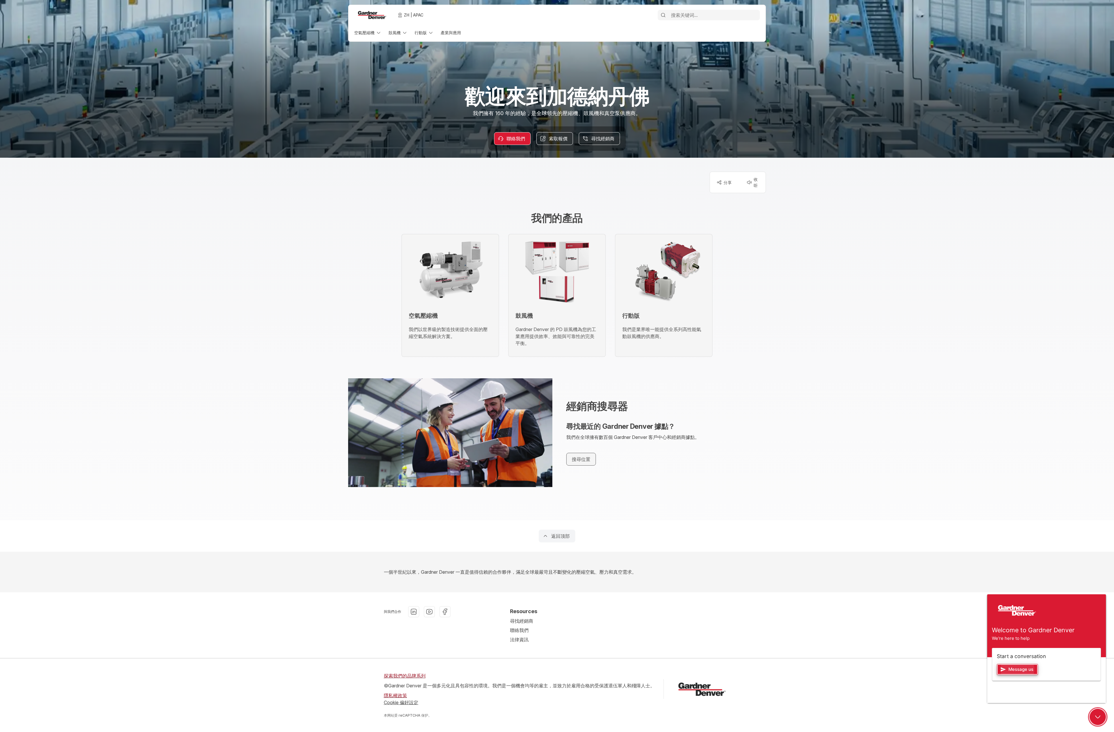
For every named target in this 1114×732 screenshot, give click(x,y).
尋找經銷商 (521, 621)
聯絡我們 (519, 630)
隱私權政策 (395, 695)
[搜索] (663, 15)
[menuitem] (367, 33)
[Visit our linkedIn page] (413, 611)
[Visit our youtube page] (429, 611)
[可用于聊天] (1098, 717)
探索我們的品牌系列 (405, 676)
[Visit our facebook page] (445, 611)
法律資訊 (519, 639)
